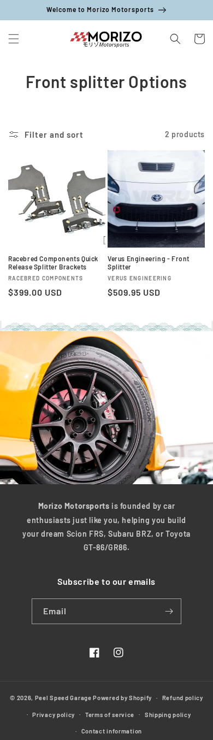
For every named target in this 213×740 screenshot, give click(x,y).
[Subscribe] (169, 611)
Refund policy (182, 697)
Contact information (111, 731)
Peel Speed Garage (63, 697)
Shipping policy (168, 714)
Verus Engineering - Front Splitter (149, 263)
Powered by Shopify (122, 697)
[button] (14, 39)
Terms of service (109, 714)
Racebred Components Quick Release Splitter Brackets (53, 263)
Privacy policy (53, 714)
